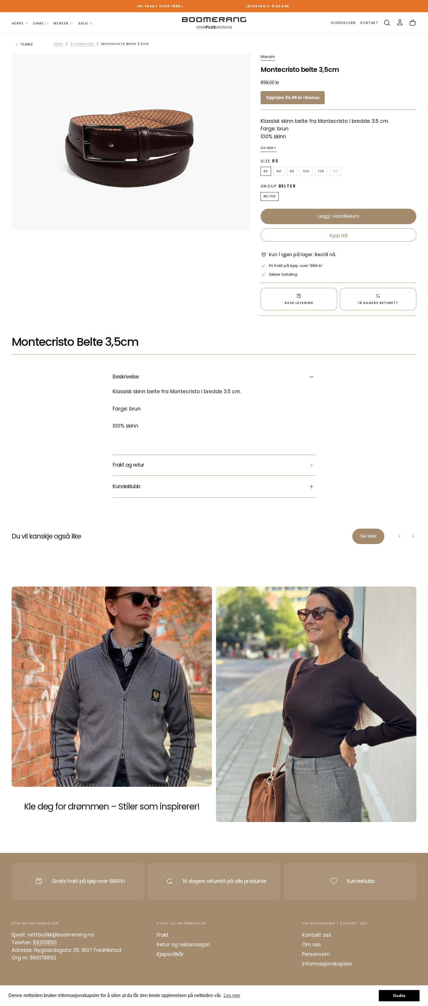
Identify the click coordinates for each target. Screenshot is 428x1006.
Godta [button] (399, 995)
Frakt (163, 934)
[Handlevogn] (412, 23)
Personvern (316, 954)
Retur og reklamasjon (183, 944)
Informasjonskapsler (327, 963)
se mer (368, 536)
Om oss (311, 944)
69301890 (45, 942)
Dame (38, 23)
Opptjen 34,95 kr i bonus (292, 97)
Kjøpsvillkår (170, 954)
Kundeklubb (360, 881)
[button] (387, 23)
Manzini (268, 56)
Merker (60, 23)
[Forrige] (400, 536)
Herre (18, 23)
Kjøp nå (339, 235)
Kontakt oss (316, 934)
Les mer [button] (232, 995)
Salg (83, 23)
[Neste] (412, 536)
